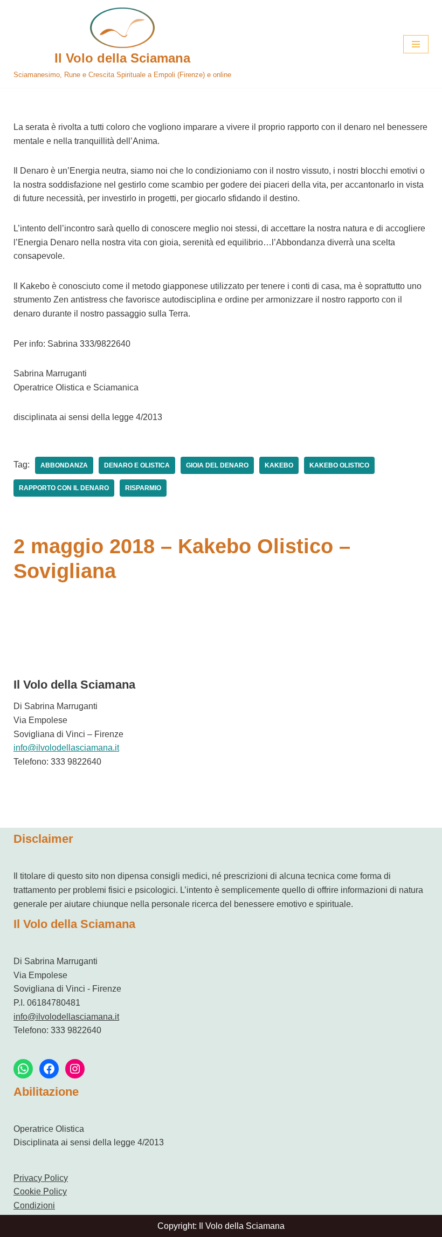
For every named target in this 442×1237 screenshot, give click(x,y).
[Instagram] (75, 1068)
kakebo (279, 465)
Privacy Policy (40, 1178)
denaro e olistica (137, 465)
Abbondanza (64, 465)
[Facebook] (49, 1068)
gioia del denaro (217, 465)
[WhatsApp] (23, 1068)
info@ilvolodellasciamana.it (66, 747)
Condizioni (34, 1205)
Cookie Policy (40, 1191)
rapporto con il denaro (64, 488)
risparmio (143, 488)
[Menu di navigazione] (416, 44)
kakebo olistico (339, 465)
